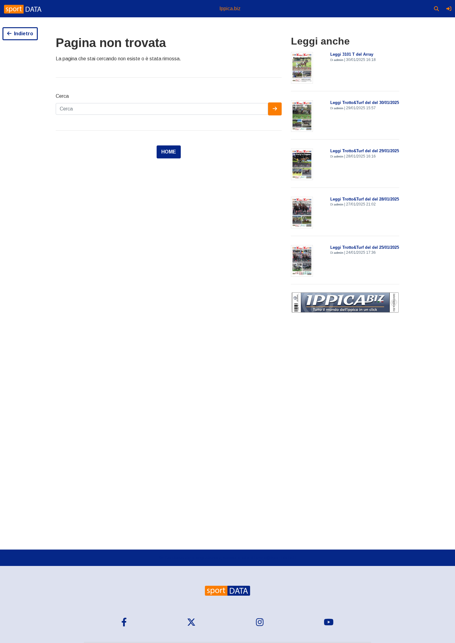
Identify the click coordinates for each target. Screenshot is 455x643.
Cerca (62, 96)
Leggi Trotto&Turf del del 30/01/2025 (364, 102)
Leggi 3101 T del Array (351, 54)
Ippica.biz (229, 8)
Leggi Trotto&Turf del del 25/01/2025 (364, 247)
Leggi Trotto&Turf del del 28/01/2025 (364, 199)
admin (338, 60)
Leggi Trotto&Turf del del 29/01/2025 (364, 151)
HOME (168, 151)
